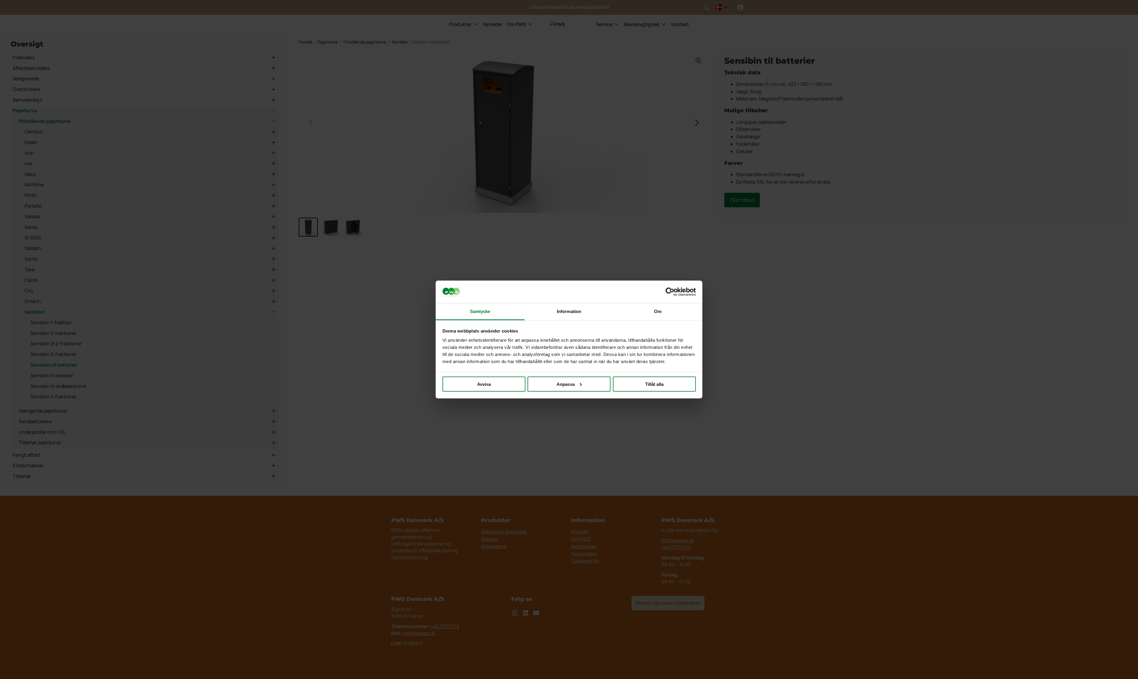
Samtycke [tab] (480, 311)
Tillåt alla (654, 383)
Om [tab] (657, 311)
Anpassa (566, 383)
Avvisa (484, 383)
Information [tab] (569, 311)
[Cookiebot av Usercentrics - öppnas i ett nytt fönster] (670, 292)
